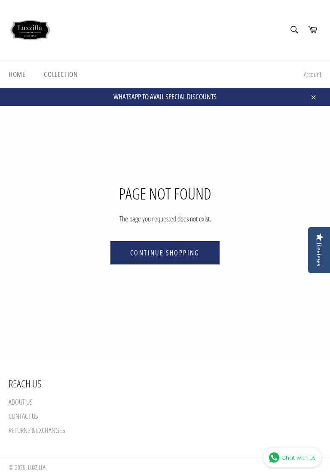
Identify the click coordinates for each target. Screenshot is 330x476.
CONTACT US (23, 416)
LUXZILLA (37, 467)
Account (312, 74)
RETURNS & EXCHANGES (37, 430)
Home (17, 74)
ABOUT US (21, 402)
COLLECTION (61, 74)
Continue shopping (165, 253)
